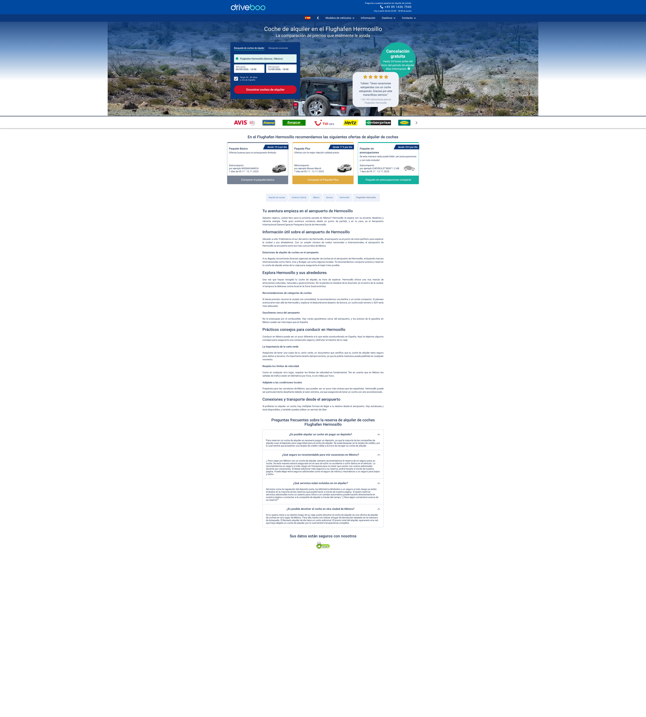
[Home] (248, 7)
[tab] (249, 47)
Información (368, 18)
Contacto (407, 18)
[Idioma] (308, 18)
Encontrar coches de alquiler (265, 89)
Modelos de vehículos (338, 18)
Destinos (387, 18)
